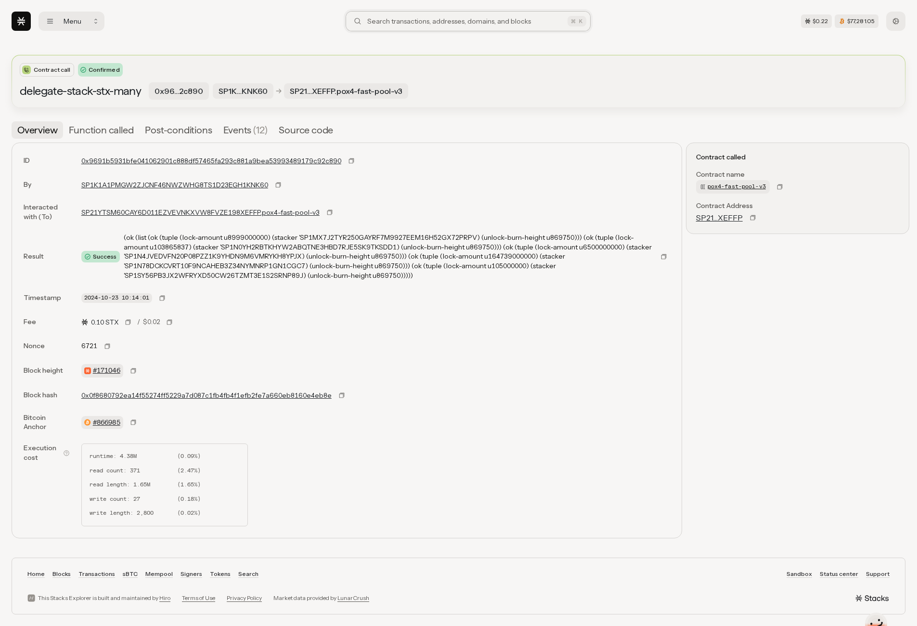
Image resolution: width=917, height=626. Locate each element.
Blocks (61, 573)
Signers (191, 573)
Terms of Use (198, 597)
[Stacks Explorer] (21, 21)
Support (878, 573)
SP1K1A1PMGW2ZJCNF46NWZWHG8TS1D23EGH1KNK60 (174, 185)
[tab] (37, 130)
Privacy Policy (244, 597)
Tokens (220, 573)
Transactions (96, 573)
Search (248, 573)
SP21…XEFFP (719, 217)
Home (36, 573)
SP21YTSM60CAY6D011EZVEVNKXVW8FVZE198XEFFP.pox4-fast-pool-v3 (200, 212)
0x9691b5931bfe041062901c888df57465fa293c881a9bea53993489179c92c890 (211, 160)
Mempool (159, 573)
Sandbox (799, 573)
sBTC (130, 573)
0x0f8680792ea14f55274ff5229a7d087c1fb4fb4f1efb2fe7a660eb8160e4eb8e (206, 395)
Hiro (164, 597)
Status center (839, 573)
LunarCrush (353, 597)
